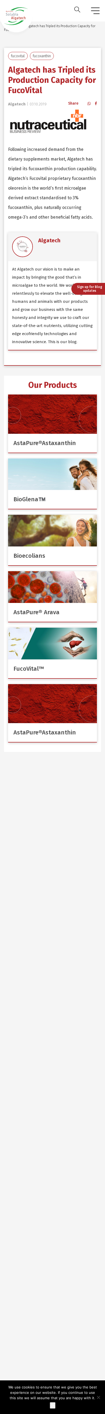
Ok (52, 1405)
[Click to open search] (77, 11)
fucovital (18, 56)
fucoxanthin (42, 56)
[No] (98, 1397)
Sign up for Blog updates (89, 289)
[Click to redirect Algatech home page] (16, 16)
